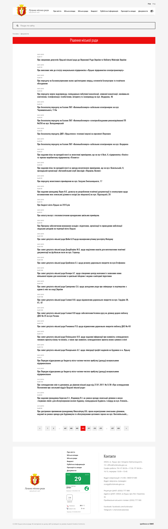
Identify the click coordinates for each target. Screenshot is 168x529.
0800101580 (132, 478)
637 (112, 428)
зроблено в (144, 524)
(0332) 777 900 (135, 500)
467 (65, 428)
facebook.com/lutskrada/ (122, 506)
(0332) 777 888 (124, 490)
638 (118, 428)
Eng (154, 4)
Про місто (57, 11)
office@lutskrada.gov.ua (117, 465)
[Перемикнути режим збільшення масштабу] (151, 11)
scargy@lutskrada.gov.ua (114, 484)
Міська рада (83, 11)
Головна (16, 34)
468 (71, 428)
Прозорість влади (128, 11)
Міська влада (69, 11)
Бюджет (94, 11)
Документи (143, 11)
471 (89, 428)
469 (77, 428)
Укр (149, 4)
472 (95, 428)
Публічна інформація (109, 11)
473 (101, 428)
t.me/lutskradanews (121, 510)
